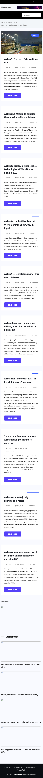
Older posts (5, 601)
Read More (12, 96)
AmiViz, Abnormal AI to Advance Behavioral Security (19, 695)
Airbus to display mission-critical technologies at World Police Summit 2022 (20, 169)
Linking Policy (31, 767)
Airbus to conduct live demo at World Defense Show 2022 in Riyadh (19, 225)
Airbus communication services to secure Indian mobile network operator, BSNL (21, 555)
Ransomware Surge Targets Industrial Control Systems (21, 722)
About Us (7, 767)
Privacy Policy (21, 770)
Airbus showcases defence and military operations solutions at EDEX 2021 (20, 326)
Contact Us (18, 767)
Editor (8, 67)
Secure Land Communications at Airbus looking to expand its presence (20, 439)
